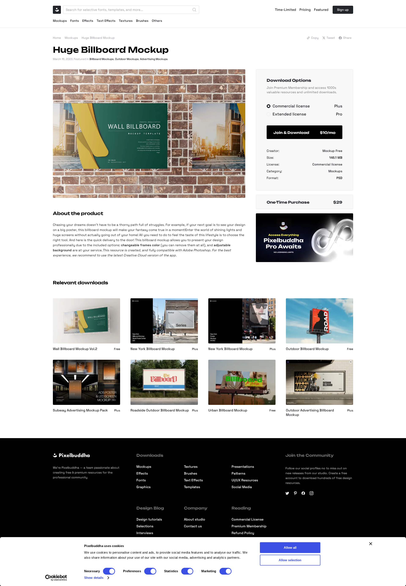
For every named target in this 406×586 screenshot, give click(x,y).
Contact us (193, 526)
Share (347, 38)
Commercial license (327, 164)
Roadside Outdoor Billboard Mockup (159, 410)
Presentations (243, 466)
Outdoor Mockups (127, 59)
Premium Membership (249, 526)
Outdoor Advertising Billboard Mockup (310, 412)
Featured (321, 9)
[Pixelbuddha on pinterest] (295, 493)
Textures (126, 21)
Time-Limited (285, 9)
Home (57, 38)
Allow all (290, 547)
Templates (192, 487)
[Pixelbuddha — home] (57, 10)
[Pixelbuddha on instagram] (311, 493)
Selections (144, 526)
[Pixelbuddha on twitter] (287, 493)
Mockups (60, 21)
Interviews (144, 533)
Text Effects (106, 21)
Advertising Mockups (154, 59)
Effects (87, 21)
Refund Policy (243, 533)
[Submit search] (194, 10)
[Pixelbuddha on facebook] (303, 493)
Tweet (330, 38)
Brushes (142, 21)
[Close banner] (370, 543)
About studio (194, 519)
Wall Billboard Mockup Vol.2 (75, 349)
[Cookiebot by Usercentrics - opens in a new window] (56, 578)
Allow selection (290, 560)
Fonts (74, 21)
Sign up (343, 10)
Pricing (305, 9)
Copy (315, 38)
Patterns (238, 473)
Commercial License (247, 519)
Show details (93, 577)
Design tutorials (149, 519)
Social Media (242, 487)
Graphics (143, 487)
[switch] (150, 571)
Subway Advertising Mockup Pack (80, 410)
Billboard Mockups (101, 59)
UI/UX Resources (245, 480)
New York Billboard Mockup (152, 349)
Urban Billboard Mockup (227, 410)
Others (157, 21)
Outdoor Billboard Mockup (307, 349)
